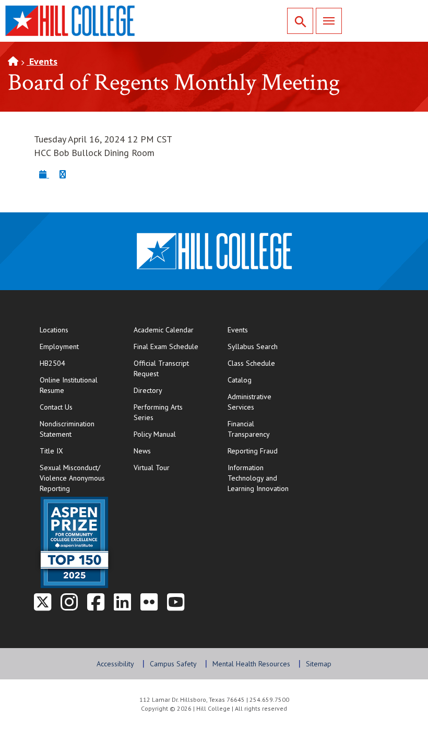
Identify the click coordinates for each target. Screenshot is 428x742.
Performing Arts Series (158, 412)
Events (42, 61)
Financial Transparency (249, 429)
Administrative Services (249, 402)
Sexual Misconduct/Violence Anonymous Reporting (72, 478)
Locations (54, 329)
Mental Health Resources (251, 663)
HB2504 (52, 363)
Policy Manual (155, 434)
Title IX (51, 451)
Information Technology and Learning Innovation (258, 478)
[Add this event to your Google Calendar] (62, 174)
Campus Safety (173, 663)
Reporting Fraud (253, 451)
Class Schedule (264, 363)
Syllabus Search (253, 346)
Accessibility (115, 663)
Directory (148, 390)
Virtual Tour (152, 467)
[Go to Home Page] (13, 61)
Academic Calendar (164, 329)
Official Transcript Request (170, 368)
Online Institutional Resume (76, 385)
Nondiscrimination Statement (67, 429)
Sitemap (318, 663)
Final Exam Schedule (170, 346)
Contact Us (76, 407)
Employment (59, 346)
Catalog (240, 380)
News (142, 451)
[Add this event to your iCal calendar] (44, 174)
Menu (329, 21)
